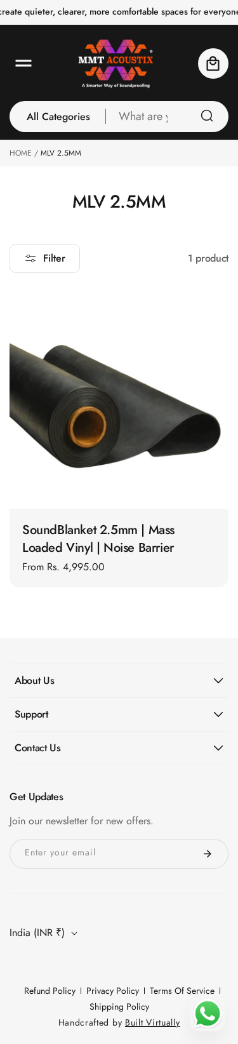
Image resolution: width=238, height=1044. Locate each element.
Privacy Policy (112, 990)
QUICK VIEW (119, 486)
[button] (23, 63)
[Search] (207, 116)
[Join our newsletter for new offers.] (207, 854)
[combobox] (167, 116)
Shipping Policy (119, 1006)
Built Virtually (152, 1022)
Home (21, 153)
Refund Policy (50, 990)
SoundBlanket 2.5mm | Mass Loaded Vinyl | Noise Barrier (98, 539)
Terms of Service (182, 990)
